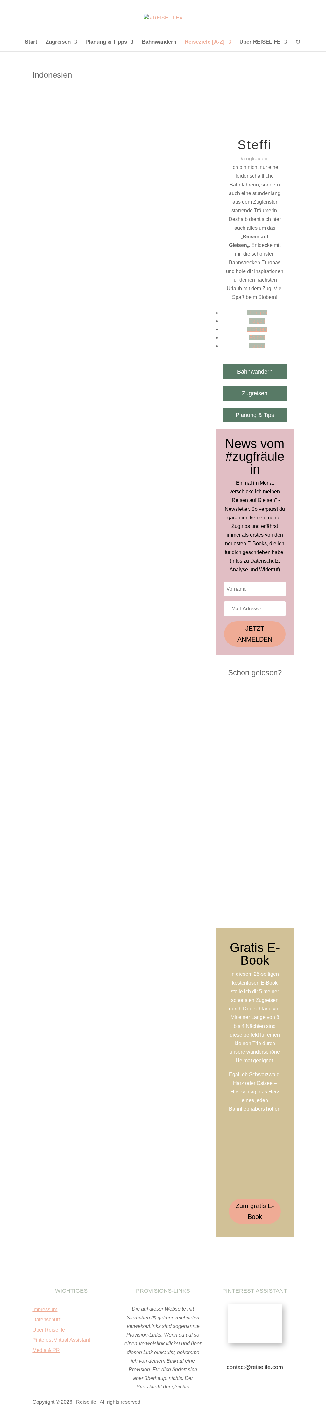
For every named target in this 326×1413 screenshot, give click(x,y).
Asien (105, 213)
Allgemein (89, 213)
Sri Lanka (153, 220)
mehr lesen (53, 279)
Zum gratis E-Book (255, 1211)
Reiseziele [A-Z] (205, 42)
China (118, 213)
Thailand (46, 226)
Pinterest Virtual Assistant (61, 1340)
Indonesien (178, 213)
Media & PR (46, 1350)
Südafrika (173, 220)
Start (31, 42)
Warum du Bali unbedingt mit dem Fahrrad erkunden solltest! (116, 625)
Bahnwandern (159, 42)
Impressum (44, 1309)
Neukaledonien (52, 220)
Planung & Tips (255, 415)
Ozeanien (101, 220)
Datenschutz (46, 1319)
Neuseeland (79, 220)
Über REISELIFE (259, 42)
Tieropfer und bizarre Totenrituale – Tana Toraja (99, 421)
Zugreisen (58, 42)
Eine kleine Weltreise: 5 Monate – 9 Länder (93, 204)
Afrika (72, 213)
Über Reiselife (48, 1329)
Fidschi (158, 213)
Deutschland (137, 213)
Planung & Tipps (106, 42)
